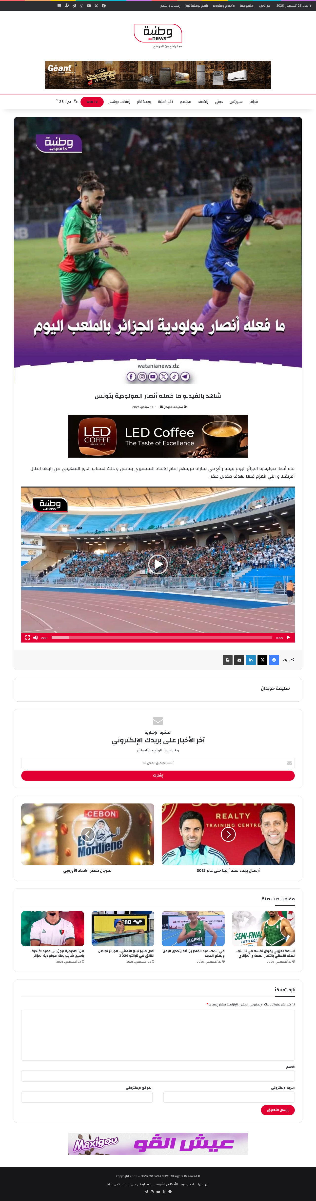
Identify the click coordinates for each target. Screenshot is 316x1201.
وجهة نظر (144, 102)
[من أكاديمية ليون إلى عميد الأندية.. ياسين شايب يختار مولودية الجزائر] (52, 929)
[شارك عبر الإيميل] (239, 660)
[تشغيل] (288, 637)
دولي (219, 102)
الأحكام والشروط (224, 6)
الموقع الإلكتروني (139, 1088)
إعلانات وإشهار (170, 6)
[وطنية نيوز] (158, 36)
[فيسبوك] (274, 660)
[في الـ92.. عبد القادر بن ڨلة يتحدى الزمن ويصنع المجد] (193, 929)
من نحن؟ (264, 6)
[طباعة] (228, 660)
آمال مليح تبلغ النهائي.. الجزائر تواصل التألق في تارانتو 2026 (126, 953)
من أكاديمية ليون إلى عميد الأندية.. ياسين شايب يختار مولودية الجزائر (57, 953)
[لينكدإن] (251, 660)
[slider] (162, 637)
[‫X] (262, 660)
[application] (158, 565)
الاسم (290, 1067)
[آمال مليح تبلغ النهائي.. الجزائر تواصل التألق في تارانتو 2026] (123, 929)
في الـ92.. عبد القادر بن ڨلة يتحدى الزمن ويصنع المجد (194, 953)
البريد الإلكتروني (283, 1088)
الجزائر (254, 102)
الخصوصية (247, 6)
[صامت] (35, 637)
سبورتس (236, 102)
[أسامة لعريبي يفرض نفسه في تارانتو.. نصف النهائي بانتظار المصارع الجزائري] (263, 929)
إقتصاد (203, 102)
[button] (158, 564)
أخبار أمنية (165, 102)
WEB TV (92, 102)
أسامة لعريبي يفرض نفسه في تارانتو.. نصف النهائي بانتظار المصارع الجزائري (265, 953)
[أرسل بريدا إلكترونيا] (161, 407)
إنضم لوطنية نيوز (196, 6)
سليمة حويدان (173, 407)
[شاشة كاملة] (27, 637)
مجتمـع (185, 102)
